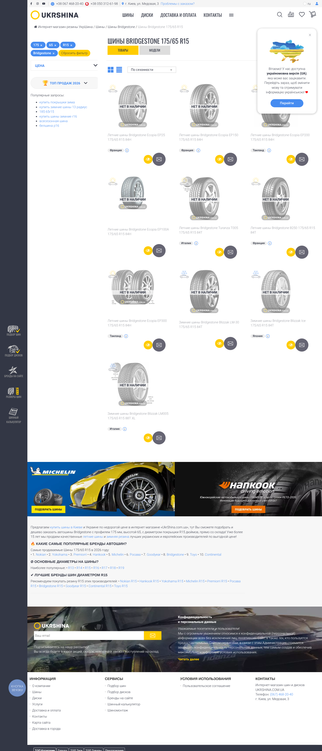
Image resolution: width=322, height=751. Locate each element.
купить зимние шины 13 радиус (63, 107)
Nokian (41, 555)
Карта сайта (41, 723)
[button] (84, 4)
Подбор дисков (14, 355)
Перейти (287, 103)
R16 (96, 568)
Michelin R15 (195, 581)
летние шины (93, 537)
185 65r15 (46, 112)
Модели (154, 50)
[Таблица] (111, 69)
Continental (213, 555)
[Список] (119, 69)
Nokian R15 (128, 581)
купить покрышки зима (57, 102)
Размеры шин (13, 397)
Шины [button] (128, 15)
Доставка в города (46, 729)
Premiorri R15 (217, 581)
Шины (36, 692)
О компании (41, 686)
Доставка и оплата (178, 15)
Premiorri (80, 555)
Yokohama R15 (172, 581)
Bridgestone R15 (51, 586)
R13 (71, 568)
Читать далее (188, 659)
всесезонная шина (53, 121)
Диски (147, 15)
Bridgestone (175, 555)
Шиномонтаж (118, 710)
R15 (88, 568)
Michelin (118, 555)
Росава (135, 555)
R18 (113, 568)
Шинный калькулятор (13, 420)
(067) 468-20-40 (281, 694)
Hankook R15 (149, 581)
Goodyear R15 (75, 586)
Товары (123, 50)
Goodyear (154, 555)
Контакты (213, 15)
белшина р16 (49, 126)
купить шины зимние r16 (58, 116)
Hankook (99, 555)
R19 (121, 568)
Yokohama (59, 555)
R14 (79, 568)
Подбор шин (14, 334)
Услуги (37, 704)
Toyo (193, 555)
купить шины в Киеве (66, 527)
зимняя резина (117, 537)
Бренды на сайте (13, 376)
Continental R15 (99, 586)
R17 (104, 568)
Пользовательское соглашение (206, 686)
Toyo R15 (121, 586)
